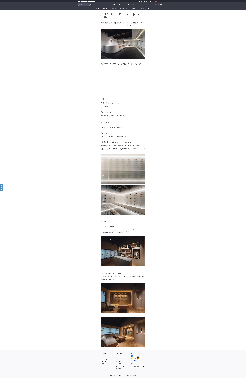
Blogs (133, 8)
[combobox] (84, 4)
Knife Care (118, 359)
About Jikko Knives (120, 356)
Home (97, 8)
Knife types (118, 363)
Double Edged (124, 8)
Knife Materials (119, 361)
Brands (104, 8)
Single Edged (113, 8)
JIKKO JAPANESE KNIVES (123, 4)
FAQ (149, 8)
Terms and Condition (120, 366)
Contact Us (118, 357)
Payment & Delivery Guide (121, 365)
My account (118, 368)
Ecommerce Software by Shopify (129, 375)
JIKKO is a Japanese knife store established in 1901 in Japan (91, 1)
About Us (141, 8)
